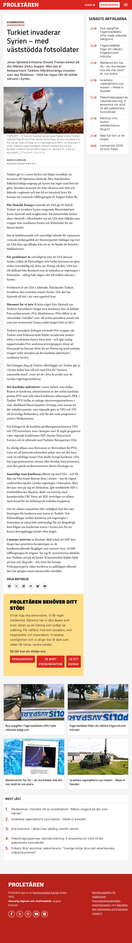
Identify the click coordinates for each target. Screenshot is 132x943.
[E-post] (45, 586)
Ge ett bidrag (73, 661)
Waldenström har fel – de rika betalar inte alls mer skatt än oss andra (113, 68)
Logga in (90, 5)
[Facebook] (9, 586)
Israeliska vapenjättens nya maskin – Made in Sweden (111, 85)
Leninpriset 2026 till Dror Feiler (111, 147)
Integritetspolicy (101, 905)
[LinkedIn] (23, 586)
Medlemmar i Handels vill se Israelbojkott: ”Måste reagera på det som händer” (59, 811)
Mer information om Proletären (110, 909)
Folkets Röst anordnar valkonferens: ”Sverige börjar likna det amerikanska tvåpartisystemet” (62, 850)
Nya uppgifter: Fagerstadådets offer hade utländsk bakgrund (113, 34)
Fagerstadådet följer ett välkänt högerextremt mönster (111, 51)
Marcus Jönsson (16, 160)
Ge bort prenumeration (50, 661)
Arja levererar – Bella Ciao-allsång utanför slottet (45, 829)
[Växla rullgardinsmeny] (126, 4)
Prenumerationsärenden (106, 900)
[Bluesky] (38, 586)
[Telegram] (30, 586)
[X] (16, 586)
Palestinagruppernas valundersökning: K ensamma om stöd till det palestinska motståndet (114, 104)
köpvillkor (122, 905)
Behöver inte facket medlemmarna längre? (109, 124)
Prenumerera (109, 5)
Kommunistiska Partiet (46, 892)
